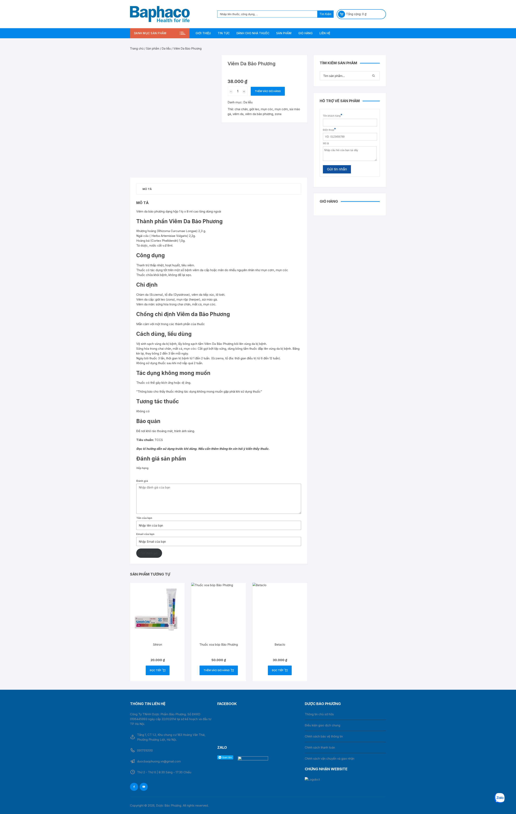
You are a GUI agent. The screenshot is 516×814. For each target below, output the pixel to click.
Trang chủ (137, 48)
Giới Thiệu (203, 33)
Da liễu (166, 48)
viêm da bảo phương (259, 114)
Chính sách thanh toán (320, 747)
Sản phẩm (283, 33)
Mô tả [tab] (147, 189)
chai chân (241, 109)
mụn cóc (267, 109)
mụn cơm (281, 109)
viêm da (238, 114)
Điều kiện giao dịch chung (322, 725)
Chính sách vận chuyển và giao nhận (329, 758)
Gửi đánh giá (149, 553)
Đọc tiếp (155, 670)
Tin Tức (224, 33)
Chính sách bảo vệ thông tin (324, 736)
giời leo (254, 109)
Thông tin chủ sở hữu (319, 714)
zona (278, 114)
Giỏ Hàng (305, 33)
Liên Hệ (324, 33)
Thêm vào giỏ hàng (268, 91)
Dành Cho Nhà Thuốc (252, 33)
